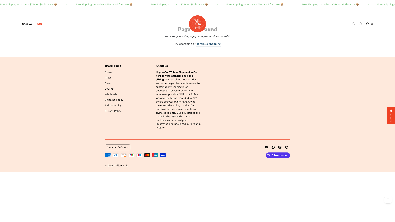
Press (108, 77)
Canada (116, 147)
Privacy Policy (113, 110)
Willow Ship (121, 165)
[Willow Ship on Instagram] (279, 147)
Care (107, 83)
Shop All (27, 23)
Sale (39, 23)
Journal (109, 88)
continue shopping (208, 43)
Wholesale (111, 94)
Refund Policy (113, 105)
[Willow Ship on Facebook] (273, 147)
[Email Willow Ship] (266, 147)
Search (109, 72)
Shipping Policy (114, 99)
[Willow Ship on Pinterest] (286, 147)
